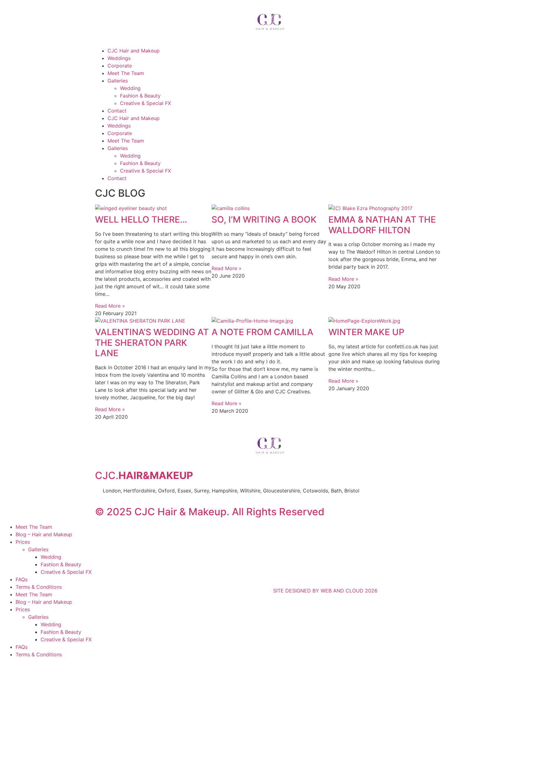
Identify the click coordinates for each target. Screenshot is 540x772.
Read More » (110, 306)
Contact (117, 111)
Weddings (119, 58)
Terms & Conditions (39, 587)
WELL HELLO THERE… (141, 219)
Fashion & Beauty (140, 96)
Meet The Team (126, 73)
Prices (23, 542)
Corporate (120, 66)
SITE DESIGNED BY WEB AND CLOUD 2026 (325, 591)
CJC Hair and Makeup (134, 51)
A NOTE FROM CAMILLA (262, 332)
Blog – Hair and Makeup (44, 534)
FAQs (22, 579)
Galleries (118, 81)
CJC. (144, 475)
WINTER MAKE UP (366, 332)
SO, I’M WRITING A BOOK (264, 219)
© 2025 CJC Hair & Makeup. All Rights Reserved (209, 512)
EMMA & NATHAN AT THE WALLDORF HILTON (382, 224)
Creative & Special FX (145, 103)
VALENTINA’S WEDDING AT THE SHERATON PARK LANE (152, 342)
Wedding (130, 88)
